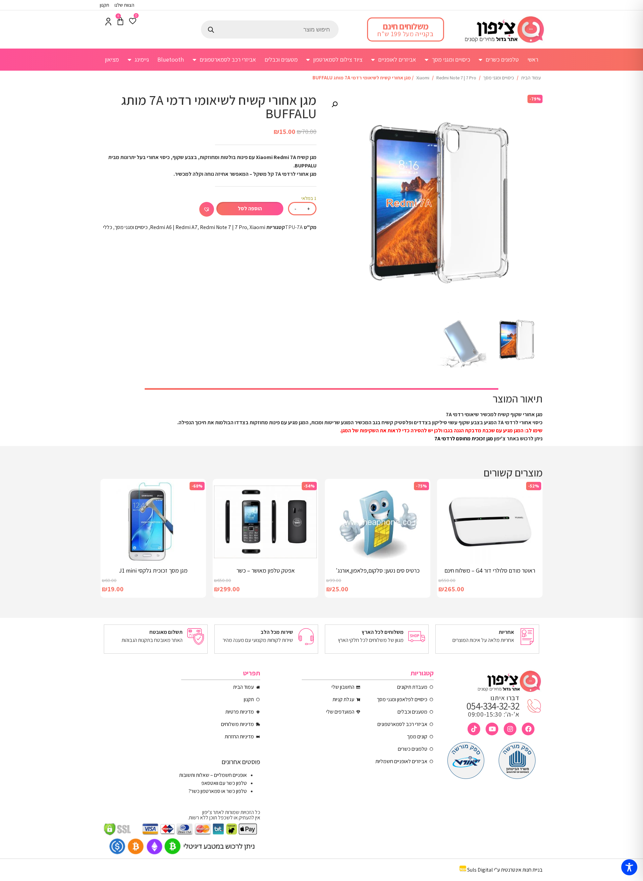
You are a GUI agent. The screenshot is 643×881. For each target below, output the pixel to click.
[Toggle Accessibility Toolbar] (629, 867)
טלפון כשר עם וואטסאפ (224, 783)
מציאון (112, 59)
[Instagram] (510, 729)
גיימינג (142, 59)
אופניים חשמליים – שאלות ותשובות (213, 775)
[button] (335, 104)
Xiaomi (422, 77)
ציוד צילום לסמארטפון (337, 59)
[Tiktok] (474, 729)
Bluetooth (170, 59)
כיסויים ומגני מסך (451, 59)
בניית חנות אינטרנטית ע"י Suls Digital (505, 870)
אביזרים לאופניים (397, 59)
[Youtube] (492, 729)
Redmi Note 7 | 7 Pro (456, 77)
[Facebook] (528, 729)
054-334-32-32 (493, 706)
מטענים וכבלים (281, 59)
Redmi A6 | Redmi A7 (174, 227)
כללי (107, 227)
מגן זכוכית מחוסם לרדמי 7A (463, 438)
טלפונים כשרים (502, 59)
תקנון (104, 5)
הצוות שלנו (124, 5)
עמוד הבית (531, 77)
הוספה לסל (250, 208)
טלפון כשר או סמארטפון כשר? (218, 791)
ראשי (532, 59)
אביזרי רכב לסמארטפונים (228, 59)
